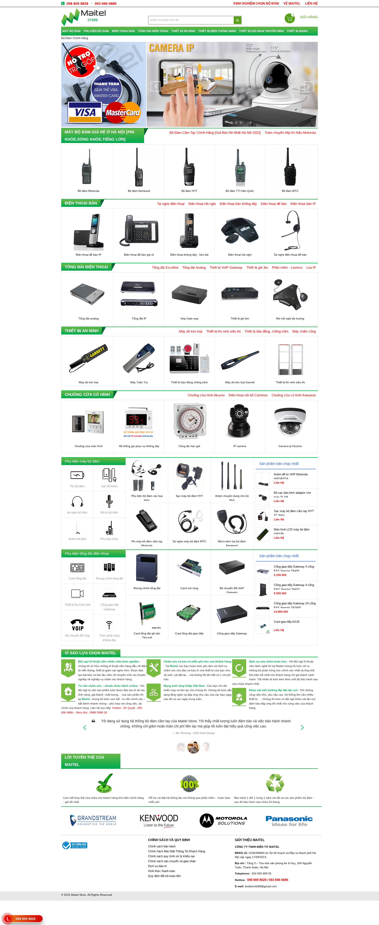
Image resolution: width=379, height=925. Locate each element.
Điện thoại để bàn (274, 204)
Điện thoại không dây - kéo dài (189, 254)
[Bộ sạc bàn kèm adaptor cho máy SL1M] (263, 498)
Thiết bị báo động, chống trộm (266, 331)
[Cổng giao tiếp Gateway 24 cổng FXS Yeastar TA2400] (263, 608)
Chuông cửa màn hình (89, 446)
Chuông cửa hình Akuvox (206, 395)
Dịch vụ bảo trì (157, 866)
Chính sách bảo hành (161, 846)
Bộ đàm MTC (290, 190)
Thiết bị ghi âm (257, 267)
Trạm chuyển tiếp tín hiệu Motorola (290, 133)
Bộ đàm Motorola (88, 190)
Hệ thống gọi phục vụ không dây (139, 446)
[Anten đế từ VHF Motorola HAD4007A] (263, 479)
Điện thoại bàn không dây (238, 204)
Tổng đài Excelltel (165, 267)
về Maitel (291, 3)
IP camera (239, 446)
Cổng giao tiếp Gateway (232, 633)
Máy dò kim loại (190, 331)
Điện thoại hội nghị (202, 204)
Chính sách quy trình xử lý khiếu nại (171, 856)
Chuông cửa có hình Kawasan (294, 395)
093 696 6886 (105, 4)
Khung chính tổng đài (147, 588)
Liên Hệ (311, 3)
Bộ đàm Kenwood (139, 190)
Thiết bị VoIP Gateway (226, 267)
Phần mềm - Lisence (287, 267)
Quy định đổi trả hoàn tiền (164, 876)
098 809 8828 (77, 4)
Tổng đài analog (88, 318)
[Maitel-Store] (83, 17)
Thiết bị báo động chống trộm (189, 382)
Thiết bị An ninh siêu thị (223, 331)
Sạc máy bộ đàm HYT (189, 495)
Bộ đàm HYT (189, 190)
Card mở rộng (189, 588)
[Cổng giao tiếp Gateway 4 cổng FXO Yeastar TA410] (263, 590)
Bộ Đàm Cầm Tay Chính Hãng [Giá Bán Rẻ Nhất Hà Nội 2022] (215, 133)
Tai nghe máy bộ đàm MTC (189, 541)
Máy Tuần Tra (139, 382)
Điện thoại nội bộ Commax (248, 395)
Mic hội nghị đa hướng (290, 318)
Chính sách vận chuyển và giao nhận (172, 861)
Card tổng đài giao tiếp (189, 633)
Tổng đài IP (139, 318)
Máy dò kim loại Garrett (239, 382)
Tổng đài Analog (194, 267)
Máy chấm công (304, 331)
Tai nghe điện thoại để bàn (290, 254)
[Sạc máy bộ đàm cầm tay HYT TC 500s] (263, 516)
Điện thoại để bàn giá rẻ (139, 254)
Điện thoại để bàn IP (88, 254)
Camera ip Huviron (290, 446)
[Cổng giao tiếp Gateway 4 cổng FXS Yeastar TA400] (263, 571)
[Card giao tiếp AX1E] (263, 627)
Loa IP (311, 267)
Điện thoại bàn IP (303, 204)
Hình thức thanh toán (161, 871)
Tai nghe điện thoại (171, 204)
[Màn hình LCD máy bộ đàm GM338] (263, 534)
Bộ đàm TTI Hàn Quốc (240, 190)
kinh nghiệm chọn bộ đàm (256, 3)
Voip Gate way (189, 318)
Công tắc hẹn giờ (189, 446)
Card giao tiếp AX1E (287, 621)
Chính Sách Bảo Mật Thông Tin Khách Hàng (176, 851)
